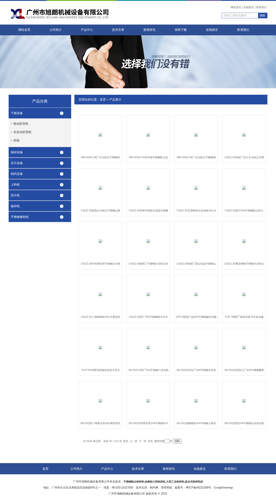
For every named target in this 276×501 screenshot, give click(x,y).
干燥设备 (17, 113)
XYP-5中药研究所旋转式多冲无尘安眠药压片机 (100, 371)
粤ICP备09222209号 (198, 487)
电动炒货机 (20, 123)
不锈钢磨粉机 (20, 217)
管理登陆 (166, 487)
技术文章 (118, 29)
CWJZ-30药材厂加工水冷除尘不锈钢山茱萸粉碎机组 (244, 158)
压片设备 (17, 163)
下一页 (142, 441)
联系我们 (261, 7)
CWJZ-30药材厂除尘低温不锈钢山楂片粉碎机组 (196, 264)
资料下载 (181, 29)
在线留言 (248, 7)
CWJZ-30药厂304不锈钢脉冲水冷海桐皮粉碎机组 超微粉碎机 (148, 317)
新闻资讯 (149, 29)
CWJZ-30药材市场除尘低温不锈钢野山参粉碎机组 (148, 211)
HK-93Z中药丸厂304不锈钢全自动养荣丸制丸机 (196, 371)
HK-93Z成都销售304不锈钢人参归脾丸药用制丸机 (196, 424)
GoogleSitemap (223, 487)
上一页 (133, 441)
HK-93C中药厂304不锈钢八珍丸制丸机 (148, 371)
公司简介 (56, 29)
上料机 (15, 184)
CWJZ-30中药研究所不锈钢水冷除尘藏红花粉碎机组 (100, 264)
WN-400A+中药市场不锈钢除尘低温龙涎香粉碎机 (148, 158)
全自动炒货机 (22, 132)
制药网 (154, 487)
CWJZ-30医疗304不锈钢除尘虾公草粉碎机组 (244, 211)
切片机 (15, 195)
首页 (103, 99)
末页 (150, 441)
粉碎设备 (17, 152)
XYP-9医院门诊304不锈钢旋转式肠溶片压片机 (196, 317)
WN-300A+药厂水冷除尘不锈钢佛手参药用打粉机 (196, 158)
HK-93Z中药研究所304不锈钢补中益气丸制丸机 (148, 424)
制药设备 (17, 173)
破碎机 (15, 206)
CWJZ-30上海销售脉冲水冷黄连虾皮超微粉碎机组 (100, 317)
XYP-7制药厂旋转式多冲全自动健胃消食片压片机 (244, 317)
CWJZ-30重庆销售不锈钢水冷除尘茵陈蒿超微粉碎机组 (244, 264)
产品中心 (87, 29)
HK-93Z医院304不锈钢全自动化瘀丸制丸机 (244, 424)
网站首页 (236, 7)
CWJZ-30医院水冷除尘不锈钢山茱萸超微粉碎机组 (100, 211)
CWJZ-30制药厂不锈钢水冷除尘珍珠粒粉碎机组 (148, 264)
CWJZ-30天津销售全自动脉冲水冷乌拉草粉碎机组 (196, 211)
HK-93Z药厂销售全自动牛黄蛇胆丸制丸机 (100, 424)
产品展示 (115, 99)
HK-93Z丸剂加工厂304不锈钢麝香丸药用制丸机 (244, 371)
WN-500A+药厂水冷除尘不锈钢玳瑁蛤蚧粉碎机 (100, 158)
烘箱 (16, 140)
